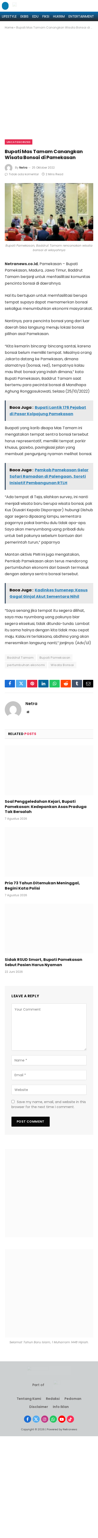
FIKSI (45, 16)
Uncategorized (18, 142)
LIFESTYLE (9, 16)
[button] (5, 6)
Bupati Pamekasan (54, 657)
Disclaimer (38, 1406)
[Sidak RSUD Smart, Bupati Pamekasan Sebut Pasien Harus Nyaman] (49, 928)
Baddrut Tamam (20, 657)
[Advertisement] (49, 88)
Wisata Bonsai (62, 665)
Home (9, 27)
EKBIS (24, 16)
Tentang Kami (29, 1398)
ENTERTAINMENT (81, 16)
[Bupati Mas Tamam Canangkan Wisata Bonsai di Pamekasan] (49, 212)
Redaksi (53, 1398)
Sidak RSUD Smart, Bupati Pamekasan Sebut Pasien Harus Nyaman (43, 962)
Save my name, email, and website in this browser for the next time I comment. (48, 1104)
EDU (35, 16)
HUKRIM (59, 16)
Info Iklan (61, 1406)
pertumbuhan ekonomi (26, 665)
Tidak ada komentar (24, 174)
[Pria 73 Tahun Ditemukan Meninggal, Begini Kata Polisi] (49, 852)
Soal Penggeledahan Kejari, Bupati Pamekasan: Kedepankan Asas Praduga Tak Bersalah (46, 807)
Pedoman (72, 1398)
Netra (23, 167)
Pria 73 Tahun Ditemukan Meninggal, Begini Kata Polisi (42, 885)
